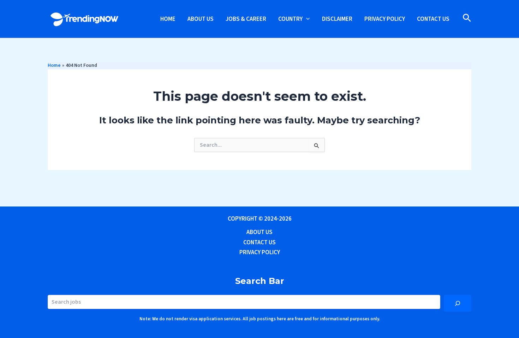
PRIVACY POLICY (384, 19)
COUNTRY (290, 19)
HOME (167, 19)
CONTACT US (433, 19)
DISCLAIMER (337, 19)
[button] (306, 19)
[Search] (457, 303)
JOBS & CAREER (246, 19)
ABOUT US (200, 19)
